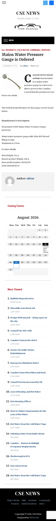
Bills (24, 500)
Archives (32, 500)
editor (25, 66)
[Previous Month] (10, 217)
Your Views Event (18, 466)
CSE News (28, 13)
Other (41, 504)
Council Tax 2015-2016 (21, 331)
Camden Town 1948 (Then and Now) (28, 372)
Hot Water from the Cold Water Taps (28, 424)
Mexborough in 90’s (20, 456)
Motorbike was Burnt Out (22, 308)
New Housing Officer (20, 401)
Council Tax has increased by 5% (26, 382)
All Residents (9, 50)
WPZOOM (34, 517)
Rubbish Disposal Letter (22, 298)
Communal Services (40, 50)
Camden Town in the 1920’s (23, 340)
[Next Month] (45, 217)
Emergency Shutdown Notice (24, 363)
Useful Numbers (29, 504)
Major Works (13, 500)
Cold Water (23, 50)
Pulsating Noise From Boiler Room (27, 433)
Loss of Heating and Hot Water (25, 392)
